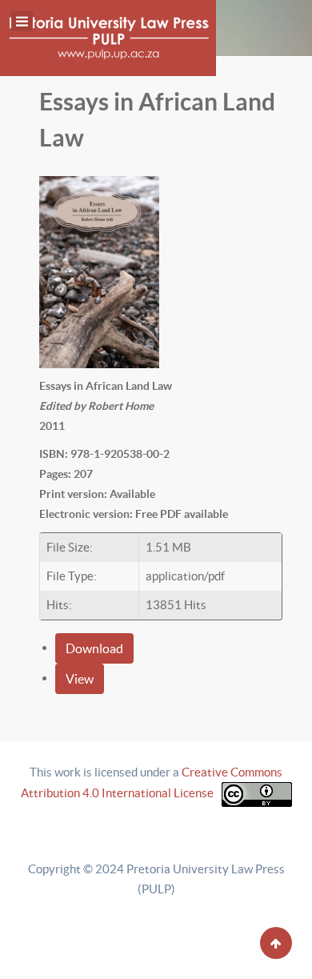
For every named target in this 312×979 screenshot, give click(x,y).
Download (94, 648)
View (80, 679)
